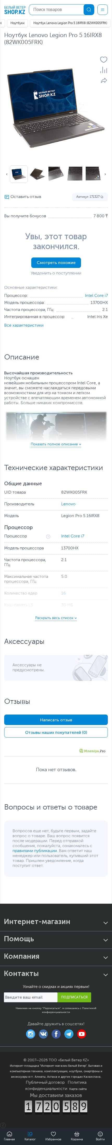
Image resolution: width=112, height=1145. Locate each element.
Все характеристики (23, 325)
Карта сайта (78, 1089)
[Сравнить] (103, 70)
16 (63, 593)
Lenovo (68, 504)
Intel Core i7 (96, 296)
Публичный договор (45, 1083)
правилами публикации (35, 851)
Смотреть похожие (56, 262)
